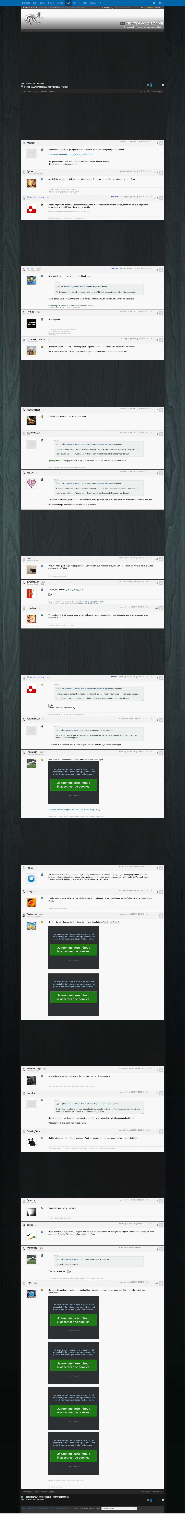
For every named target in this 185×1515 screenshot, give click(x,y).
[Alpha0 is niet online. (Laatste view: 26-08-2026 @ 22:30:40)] (23, 867)
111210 (30, 472)
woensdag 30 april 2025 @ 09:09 (131, 268)
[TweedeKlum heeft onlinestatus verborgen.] (23, 582)
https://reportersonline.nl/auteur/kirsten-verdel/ (88, 601)
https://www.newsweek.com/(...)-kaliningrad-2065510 (70, 154)
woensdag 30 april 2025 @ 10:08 (130, 866)
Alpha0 (30, 868)
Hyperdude (32, 752)
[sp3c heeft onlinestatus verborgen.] (23, 269)
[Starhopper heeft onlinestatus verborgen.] (23, 915)
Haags (30, 891)
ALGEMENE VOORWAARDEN (49, 1509)
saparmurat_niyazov (36, 339)
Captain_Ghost (33, 1131)
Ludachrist (31, 608)
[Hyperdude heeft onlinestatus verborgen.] (23, 752)
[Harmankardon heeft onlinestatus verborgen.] (23, 409)
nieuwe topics (157, 91)
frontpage (26, 3)
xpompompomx (37, 197)
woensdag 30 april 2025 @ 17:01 (130, 1282)
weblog (60, 3)
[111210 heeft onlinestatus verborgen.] (23, 472)
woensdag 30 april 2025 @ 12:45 (130, 1224)
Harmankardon (33, 410)
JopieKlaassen (33, 432)
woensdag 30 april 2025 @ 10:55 (130, 1092)
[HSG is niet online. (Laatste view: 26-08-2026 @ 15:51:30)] (23, 1283)
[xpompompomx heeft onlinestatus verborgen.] (23, 198)
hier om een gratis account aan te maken (70, 7)
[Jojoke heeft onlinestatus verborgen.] (23, 1225)
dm (100, 3)
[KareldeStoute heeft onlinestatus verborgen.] (23, 719)
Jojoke (30, 1225)
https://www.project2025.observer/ (89, 603)
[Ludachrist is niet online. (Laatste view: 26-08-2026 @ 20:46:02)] (23, 608)
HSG (29, 1283)
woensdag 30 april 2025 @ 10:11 (130, 890)
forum (68, 3)
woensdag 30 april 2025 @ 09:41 (130, 581)
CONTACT (66, 1509)
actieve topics (145, 91)
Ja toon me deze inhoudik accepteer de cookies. (73, 784)
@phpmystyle (53, 461)
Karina (83, 306)
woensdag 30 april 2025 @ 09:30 (131, 408)
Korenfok (31, 143)
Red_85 (30, 311)
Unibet (36, 91)
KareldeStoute (33, 718)
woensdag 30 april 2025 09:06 (77, 1104)
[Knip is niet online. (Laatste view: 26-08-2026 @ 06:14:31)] (23, 559)
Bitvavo (51, 91)
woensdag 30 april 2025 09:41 (76, 730)
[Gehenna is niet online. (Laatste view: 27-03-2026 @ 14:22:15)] (23, 1201)
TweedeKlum (33, 582)
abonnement (27, 91)
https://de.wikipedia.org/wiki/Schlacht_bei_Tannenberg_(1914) (74, 810)
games (42, 3)
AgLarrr (30, 171)
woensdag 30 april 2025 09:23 (77, 444)
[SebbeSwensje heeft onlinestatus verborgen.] (23, 1069)
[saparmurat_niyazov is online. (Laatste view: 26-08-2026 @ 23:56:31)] (23, 340)
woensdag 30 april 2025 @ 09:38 (131, 471)
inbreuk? (158, 7)
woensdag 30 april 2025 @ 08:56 (131, 141)
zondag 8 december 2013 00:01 (63, 306)
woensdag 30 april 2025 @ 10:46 (130, 914)
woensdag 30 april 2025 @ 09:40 (130, 558)
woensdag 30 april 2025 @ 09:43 (130, 677)
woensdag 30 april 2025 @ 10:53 (130, 1068)
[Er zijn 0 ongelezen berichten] (154, 3)
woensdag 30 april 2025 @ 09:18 (131, 311)
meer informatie (74, 795)
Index (23, 83)
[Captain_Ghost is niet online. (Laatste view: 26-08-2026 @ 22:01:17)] (23, 1131)
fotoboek (76, 3)
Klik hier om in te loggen (46, 7)
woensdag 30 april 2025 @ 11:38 (130, 1130)
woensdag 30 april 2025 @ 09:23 (131, 339)
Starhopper (32, 914)
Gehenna (31, 1200)
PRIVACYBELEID (28, 1509)
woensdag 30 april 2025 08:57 (76, 287)
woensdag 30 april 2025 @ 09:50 (130, 718)
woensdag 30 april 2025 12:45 (76, 1259)
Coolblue (43, 91)
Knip (29, 558)
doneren (150, 7)
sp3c (32, 268)
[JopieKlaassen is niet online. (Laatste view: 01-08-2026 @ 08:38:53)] (23, 433)
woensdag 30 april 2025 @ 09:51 (130, 752)
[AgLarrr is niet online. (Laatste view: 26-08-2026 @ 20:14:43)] (23, 172)
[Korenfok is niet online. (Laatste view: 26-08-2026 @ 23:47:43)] (23, 142)
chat (85, 3)
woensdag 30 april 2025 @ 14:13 (130, 1247)
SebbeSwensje (34, 1068)
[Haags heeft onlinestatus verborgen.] (23, 891)
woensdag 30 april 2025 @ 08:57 (131, 171)
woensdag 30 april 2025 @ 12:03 (130, 1200)
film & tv (51, 3)
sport (35, 3)
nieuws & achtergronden (35, 83)
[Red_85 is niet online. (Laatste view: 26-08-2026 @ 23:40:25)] (23, 312)
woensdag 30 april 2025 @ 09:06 (131, 197)
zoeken (93, 3)
